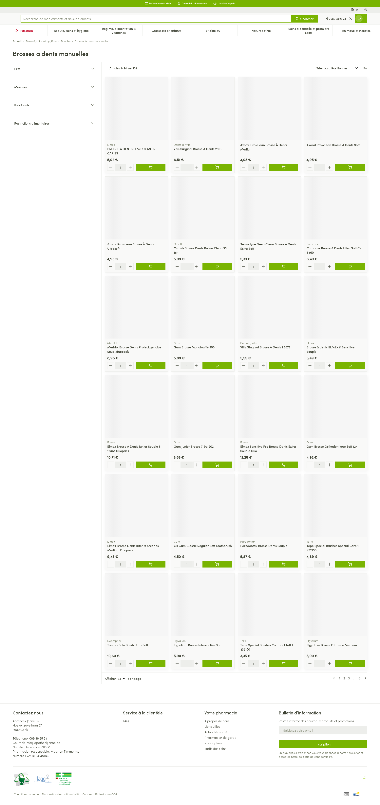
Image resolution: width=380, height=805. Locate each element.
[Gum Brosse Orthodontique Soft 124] (335, 406)
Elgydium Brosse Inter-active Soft (197, 645)
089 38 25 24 (38, 738)
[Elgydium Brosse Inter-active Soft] (202, 604)
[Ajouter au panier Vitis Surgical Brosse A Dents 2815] (217, 167)
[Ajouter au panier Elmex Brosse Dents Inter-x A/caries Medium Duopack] (150, 564)
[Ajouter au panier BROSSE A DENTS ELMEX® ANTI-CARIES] (150, 167)
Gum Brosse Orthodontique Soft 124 (332, 446)
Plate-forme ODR (106, 794)
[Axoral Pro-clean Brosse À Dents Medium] (269, 108)
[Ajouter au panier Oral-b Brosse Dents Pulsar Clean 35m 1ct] (217, 266)
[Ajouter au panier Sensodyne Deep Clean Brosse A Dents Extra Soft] (283, 266)
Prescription (213, 743)
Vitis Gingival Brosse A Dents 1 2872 (265, 347)
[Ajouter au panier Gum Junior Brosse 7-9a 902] (217, 465)
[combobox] (156, 19)
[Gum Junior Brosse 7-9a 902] (202, 406)
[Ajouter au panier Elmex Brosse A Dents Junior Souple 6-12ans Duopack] (150, 465)
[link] (334, 678)
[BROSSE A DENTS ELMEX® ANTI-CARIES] (136, 108)
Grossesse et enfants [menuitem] (171, 31)
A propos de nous (216, 721)
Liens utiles (212, 726)
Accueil (17, 41)
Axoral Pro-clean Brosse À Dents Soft (333, 145)
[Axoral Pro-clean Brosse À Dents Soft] (335, 108)
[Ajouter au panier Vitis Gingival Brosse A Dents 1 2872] (283, 365)
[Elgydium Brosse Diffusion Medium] (335, 604)
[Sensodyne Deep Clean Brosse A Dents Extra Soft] (269, 208)
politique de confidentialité (315, 757)
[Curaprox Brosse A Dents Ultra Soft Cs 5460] (335, 208)
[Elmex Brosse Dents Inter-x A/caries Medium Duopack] (136, 505)
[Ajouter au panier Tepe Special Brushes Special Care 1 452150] (350, 564)
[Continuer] (364, 678)
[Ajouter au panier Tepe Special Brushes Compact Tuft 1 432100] (283, 663)
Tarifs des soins (215, 748)
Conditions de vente (26, 794)
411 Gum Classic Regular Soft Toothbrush (203, 545)
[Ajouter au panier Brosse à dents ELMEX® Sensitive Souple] (350, 365)
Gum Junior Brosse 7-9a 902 (194, 446)
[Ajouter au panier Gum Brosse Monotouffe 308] (217, 365)
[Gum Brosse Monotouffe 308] (202, 307)
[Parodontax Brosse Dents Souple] (269, 505)
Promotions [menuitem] (26, 30)
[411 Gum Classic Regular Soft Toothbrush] (202, 505)
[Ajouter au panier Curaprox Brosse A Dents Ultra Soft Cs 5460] (350, 266)
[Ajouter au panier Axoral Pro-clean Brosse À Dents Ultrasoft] (150, 266)
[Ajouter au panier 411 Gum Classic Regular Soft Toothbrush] (217, 564)
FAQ (126, 721)
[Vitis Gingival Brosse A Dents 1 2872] (269, 307)
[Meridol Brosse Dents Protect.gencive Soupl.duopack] (136, 307)
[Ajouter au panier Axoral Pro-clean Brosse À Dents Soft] (350, 167)
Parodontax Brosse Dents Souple (263, 545)
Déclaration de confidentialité (60, 794)
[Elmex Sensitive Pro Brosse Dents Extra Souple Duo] (269, 406)
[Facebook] (364, 779)
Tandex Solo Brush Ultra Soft (127, 645)
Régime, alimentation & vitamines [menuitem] (122, 30)
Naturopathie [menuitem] (268, 31)
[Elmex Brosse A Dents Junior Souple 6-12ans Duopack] (136, 406)
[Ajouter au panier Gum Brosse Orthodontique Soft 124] (350, 465)
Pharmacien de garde (220, 737)
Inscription (323, 744)
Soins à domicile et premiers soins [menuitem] (310, 30)
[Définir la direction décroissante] (365, 68)
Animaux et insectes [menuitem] (361, 31)
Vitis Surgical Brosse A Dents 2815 (197, 149)
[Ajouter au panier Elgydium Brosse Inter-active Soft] (217, 663)
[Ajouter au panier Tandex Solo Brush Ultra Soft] (150, 663)
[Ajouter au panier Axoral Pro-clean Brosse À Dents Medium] (283, 167)
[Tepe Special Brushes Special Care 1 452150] (335, 505)
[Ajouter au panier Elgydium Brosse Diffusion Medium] (350, 663)
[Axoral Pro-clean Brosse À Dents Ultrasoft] (136, 208)
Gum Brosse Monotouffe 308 (194, 347)
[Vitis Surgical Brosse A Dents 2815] (202, 108)
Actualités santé (215, 732)
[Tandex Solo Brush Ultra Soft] (136, 604)
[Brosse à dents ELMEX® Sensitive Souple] (335, 307)
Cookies (87, 794)
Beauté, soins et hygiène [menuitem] (74, 31)
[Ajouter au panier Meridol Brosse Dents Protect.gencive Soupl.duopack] (150, 365)
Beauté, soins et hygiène (41, 41)
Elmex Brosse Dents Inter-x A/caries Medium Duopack (133, 547)
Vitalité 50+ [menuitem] (221, 31)
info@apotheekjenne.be (43, 742)
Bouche (65, 41)
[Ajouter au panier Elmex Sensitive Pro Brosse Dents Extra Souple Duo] (283, 465)
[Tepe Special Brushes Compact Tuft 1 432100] (269, 604)
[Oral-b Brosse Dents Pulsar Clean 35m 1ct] (202, 208)
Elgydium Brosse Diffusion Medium (332, 645)
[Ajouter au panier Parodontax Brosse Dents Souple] (283, 564)
